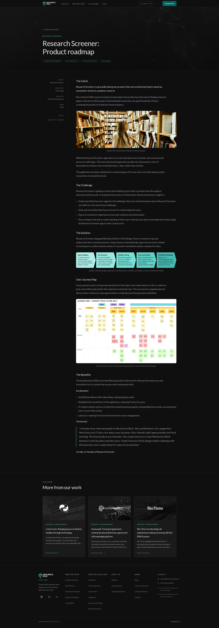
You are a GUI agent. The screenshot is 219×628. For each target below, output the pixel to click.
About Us (65, 4)
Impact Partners (117, 586)
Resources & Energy (95, 603)
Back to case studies (52, 29)
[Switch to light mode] (158, 4)
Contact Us (169, 3)
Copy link (51, 120)
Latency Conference (141, 586)
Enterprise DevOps (71, 580)
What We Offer (78, 4)
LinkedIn (61, 120)
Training (137, 597)
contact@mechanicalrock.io (169, 579)
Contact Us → (175, 622)
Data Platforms (70, 586)
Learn (104, 4)
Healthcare (92, 597)
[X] (57, 597)
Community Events (141, 591)
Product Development (72, 591)
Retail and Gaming (94, 609)
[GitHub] (49, 597)
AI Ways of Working (71, 597)
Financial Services (94, 586)
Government (92, 591)
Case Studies (93, 4)
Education (91, 580)
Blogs (136, 580)
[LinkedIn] (42, 597)
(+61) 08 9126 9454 (167, 583)
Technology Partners (119, 591)
